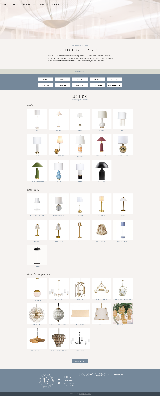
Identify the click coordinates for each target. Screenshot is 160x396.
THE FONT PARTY (85, 394)
